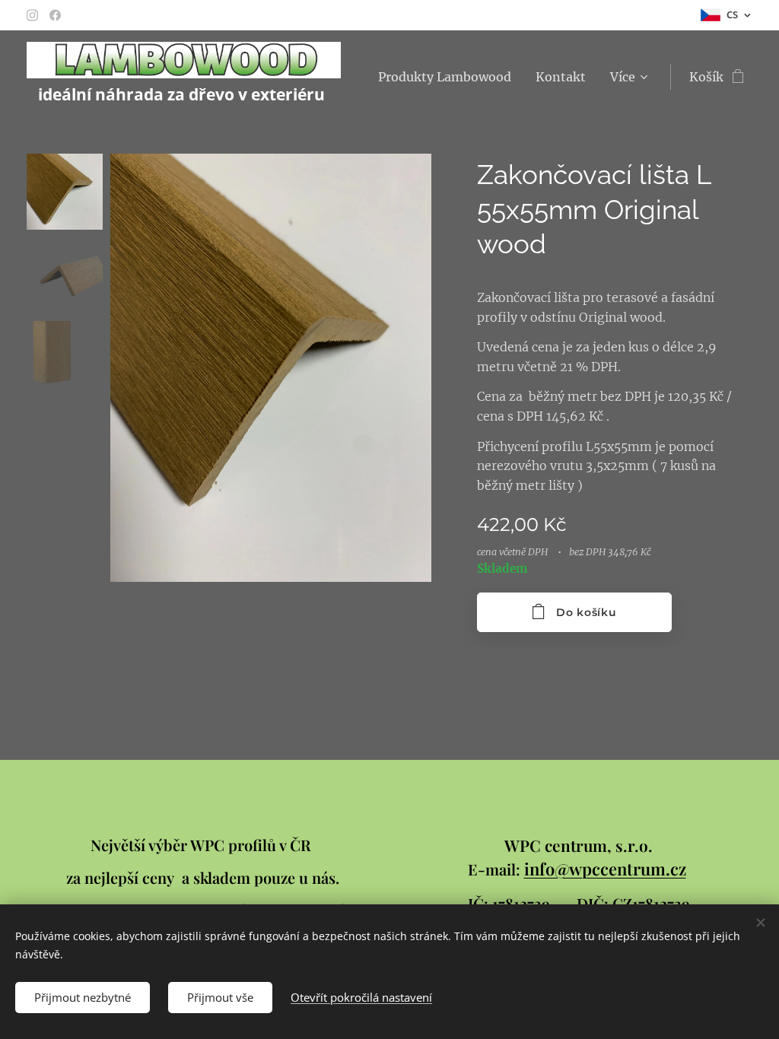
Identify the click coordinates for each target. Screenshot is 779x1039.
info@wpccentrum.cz (605, 868)
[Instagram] (32, 15)
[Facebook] (55, 15)
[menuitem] (448, 77)
